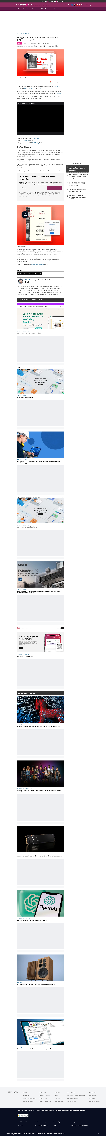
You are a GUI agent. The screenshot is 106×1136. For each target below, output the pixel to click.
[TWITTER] (26, 282)
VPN (41, 9)
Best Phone (57, 1092)
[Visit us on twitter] (75, 5)
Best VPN (25, 1092)
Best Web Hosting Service (29, 1098)
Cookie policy (74, 1122)
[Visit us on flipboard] (80, 5)
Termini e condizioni (23, 1122)
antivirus (26, 141)
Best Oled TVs (58, 1098)
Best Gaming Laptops (45, 1095)
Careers (55, 1125)
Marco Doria (27, 43)
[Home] (45, 1)
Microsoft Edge (28, 274)
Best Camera (92, 1092)
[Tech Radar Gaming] (62, 1)
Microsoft (32, 258)
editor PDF (56, 86)
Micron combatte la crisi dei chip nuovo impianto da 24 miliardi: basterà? (77, 183)
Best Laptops (42, 1092)
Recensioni (26, 9)
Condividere (22, 82)
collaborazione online (37, 265)
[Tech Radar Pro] (54, 1)
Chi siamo (20, 1125)
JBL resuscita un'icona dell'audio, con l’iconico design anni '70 (78, 197)
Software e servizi (25, 33)
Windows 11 (35, 138)
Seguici (53, 82)
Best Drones (92, 1098)
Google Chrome (28, 88)
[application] (40, 118)
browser (59, 93)
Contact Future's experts (41, 1122)
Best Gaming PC (43, 1098)
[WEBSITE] (28, 282)
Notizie (19, 9)
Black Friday (35, 143)
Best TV (56, 1095)
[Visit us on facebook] (72, 5)
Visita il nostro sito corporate (77, 1110)
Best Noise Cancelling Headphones (76, 1095)
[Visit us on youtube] (77, 5)
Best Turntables (71, 1092)
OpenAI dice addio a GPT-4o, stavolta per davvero (77, 190)
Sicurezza (35, 9)
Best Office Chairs (71, 1101)
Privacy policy (56, 1122)
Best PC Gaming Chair (45, 1101)
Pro (18, 33)
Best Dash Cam (93, 1095)
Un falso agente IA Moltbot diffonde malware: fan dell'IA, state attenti (77, 168)
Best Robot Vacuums (94, 1101)
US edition (39, 1134)
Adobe (40, 88)
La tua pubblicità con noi (41, 1125)
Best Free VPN (26, 1095)
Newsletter (61, 82)
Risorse (60, 9)
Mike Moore (34, 43)
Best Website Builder (28, 1101)
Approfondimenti (50, 9)
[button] (88, 5)
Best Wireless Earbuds (73, 1098)
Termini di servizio (36, 192)
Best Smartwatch (59, 1101)
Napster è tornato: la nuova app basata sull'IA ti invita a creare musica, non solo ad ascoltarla (78, 176)
